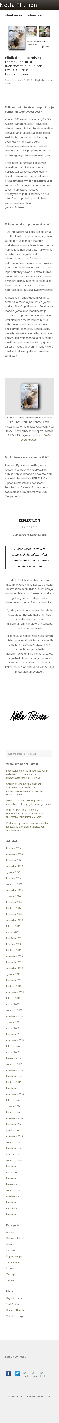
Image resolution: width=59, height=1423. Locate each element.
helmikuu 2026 (14, 860)
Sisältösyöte (13, 1304)
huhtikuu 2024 (13, 908)
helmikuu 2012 (14, 1202)
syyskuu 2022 (13, 974)
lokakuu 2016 (13, 1100)
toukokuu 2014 (14, 1142)
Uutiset (49, 80)
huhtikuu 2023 (13, 950)
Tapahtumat (13, 1262)
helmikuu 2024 (14, 914)
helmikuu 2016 (14, 1124)
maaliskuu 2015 (14, 1136)
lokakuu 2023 (13, 926)
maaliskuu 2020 (14, 1016)
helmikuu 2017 (14, 1088)
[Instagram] (25, 1374)
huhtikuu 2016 (13, 1112)
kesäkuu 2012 (13, 1184)
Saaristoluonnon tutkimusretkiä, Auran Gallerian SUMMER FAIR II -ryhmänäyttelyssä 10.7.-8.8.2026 (27, 774)
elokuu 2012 (12, 1172)
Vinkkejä (10, 1274)
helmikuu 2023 (14, 962)
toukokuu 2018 (14, 1064)
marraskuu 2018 (15, 1040)
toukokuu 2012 (14, 1190)
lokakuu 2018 (13, 1046)
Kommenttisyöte (15, 1310)
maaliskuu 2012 (14, 1196)
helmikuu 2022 (14, 980)
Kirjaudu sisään (14, 1298)
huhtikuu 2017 (13, 1082)
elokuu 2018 (12, 1052)
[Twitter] (17, 1373)
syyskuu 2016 (13, 1106)
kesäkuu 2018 (13, 1058)
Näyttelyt (40, 80)
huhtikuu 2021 (13, 986)
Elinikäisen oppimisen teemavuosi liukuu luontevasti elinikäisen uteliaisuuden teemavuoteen (23, 65)
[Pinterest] (42, 1374)
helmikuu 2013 (14, 1166)
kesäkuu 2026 (13, 848)
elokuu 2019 (12, 1028)
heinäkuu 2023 (14, 938)
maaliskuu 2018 (14, 1070)
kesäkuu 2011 (13, 1208)
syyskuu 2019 (13, 1022)
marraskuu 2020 (15, 992)
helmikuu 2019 (14, 1034)
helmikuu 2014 (14, 1148)
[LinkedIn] (34, 1374)
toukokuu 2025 (14, 884)
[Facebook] (8, 1373)
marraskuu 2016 (15, 1094)
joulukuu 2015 (13, 1130)
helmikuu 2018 (14, 1076)
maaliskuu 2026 (14, 854)
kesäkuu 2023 (13, 944)
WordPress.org (14, 1316)
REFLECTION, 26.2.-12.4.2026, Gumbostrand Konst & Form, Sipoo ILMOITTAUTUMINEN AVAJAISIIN (25, 813)
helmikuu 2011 (14, 1214)
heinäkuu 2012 (14, 1178)
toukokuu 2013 (14, 1160)
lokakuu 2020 (13, 998)
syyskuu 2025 (13, 872)
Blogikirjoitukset (15, 1238)
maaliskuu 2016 (14, 1118)
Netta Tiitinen (18, 4)
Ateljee (10, 1232)
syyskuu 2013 (13, 1154)
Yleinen (8, 83)
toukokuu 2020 (14, 1010)
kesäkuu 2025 (13, 878)
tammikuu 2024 (14, 920)
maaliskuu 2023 (14, 956)
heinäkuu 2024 (14, 902)
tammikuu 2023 (14, 968)
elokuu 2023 (12, 932)
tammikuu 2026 (14, 866)
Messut (10, 1244)
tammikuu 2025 (14, 890)
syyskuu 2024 (13, 896)
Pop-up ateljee (14, 1256)
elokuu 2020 (12, 1004)
